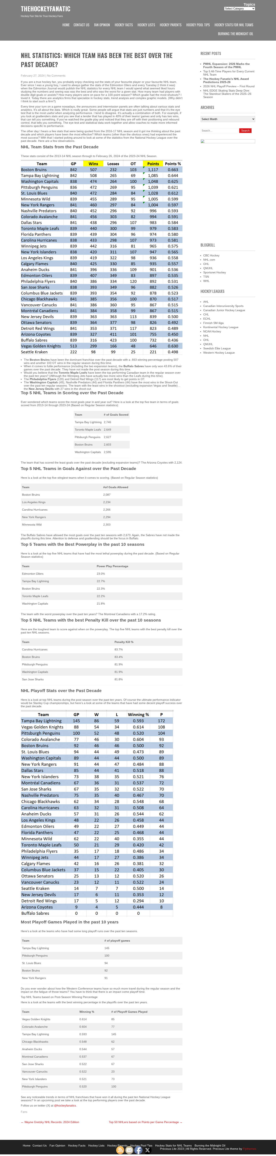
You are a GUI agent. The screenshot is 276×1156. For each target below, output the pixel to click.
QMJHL (208, 268)
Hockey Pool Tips (198, 24)
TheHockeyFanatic (45, 8)
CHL (206, 314)
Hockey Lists (146, 24)
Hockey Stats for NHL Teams (234, 24)
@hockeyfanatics (65, 1105)
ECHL (207, 318)
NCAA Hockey (212, 331)
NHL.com (209, 259)
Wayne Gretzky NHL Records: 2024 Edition (50, 1122)
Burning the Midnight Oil (235, 33)
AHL (206, 301)
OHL (206, 264)
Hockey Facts (124, 24)
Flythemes (249, 1148)
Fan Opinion (102, 24)
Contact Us (81, 24)
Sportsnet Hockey (214, 272)
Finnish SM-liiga (213, 323)
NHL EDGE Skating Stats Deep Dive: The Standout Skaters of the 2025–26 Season (227, 94)
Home (66, 24)
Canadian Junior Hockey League (224, 310)
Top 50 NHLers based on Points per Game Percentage (145, 1122)
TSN (206, 276)
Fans (24, 1111)
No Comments (56, 75)
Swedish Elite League (217, 348)
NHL (206, 335)
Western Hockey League (219, 352)
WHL (206, 280)
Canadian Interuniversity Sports (223, 306)
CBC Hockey (211, 255)
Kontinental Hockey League (220, 327)
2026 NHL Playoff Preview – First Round (229, 86)
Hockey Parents (170, 24)
